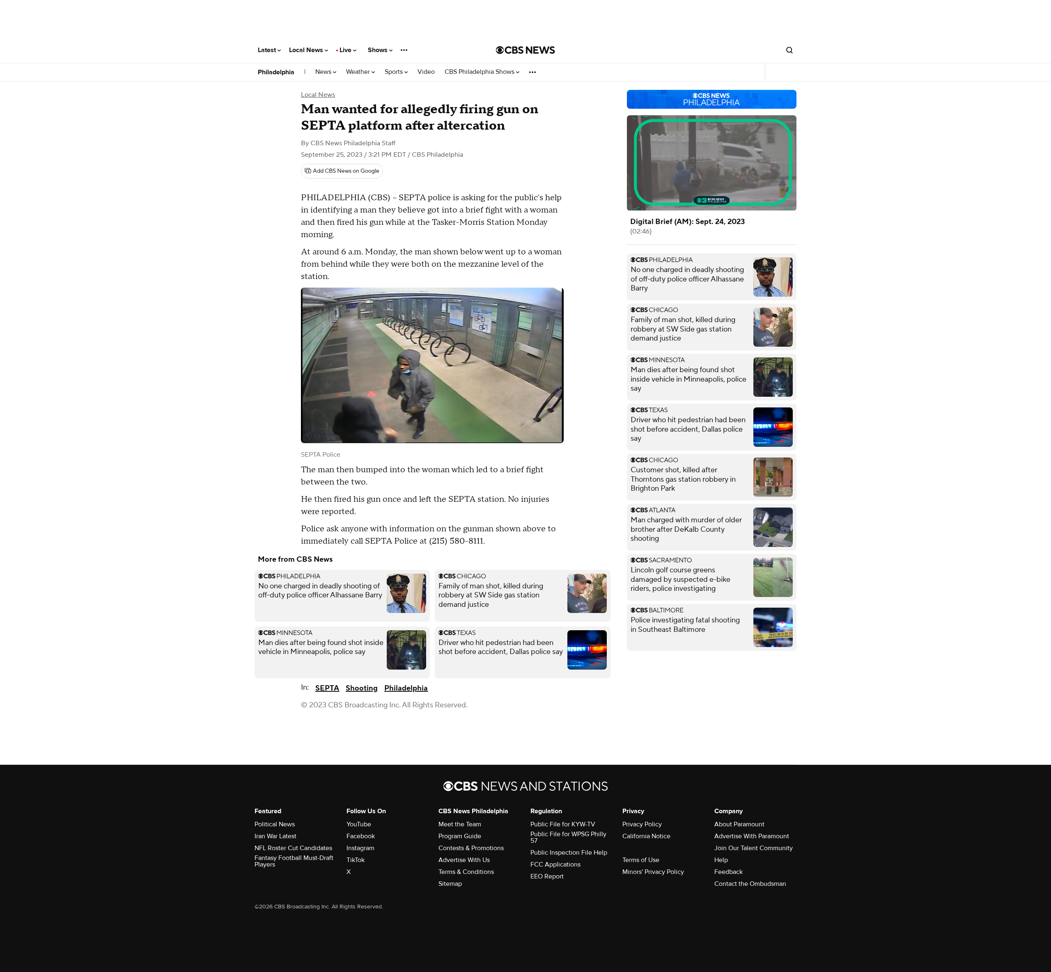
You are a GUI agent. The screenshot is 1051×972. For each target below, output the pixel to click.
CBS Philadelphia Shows (480, 72)
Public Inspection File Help (568, 852)
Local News (307, 50)
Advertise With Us (464, 860)
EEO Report (547, 876)
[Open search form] (789, 50)
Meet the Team (459, 824)
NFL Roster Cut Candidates (293, 848)
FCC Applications (555, 864)
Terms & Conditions (466, 872)
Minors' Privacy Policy (653, 872)
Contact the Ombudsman (750, 884)
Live (346, 50)
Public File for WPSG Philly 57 (568, 837)
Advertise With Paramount (751, 836)
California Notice (646, 836)
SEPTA (327, 688)
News (324, 72)
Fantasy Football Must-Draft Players (294, 861)
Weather (359, 72)
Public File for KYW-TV (562, 824)
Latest (268, 50)
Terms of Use (640, 860)
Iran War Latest (275, 836)
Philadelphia (276, 72)
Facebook (361, 836)
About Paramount (739, 824)
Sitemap (450, 884)
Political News (275, 824)
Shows (378, 50)
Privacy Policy (642, 824)
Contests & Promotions (471, 848)
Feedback (728, 872)
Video (426, 72)
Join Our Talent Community (753, 848)
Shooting (362, 688)
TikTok (356, 860)
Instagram (360, 848)
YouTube (359, 824)
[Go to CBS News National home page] (525, 50)
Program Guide (459, 836)
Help (721, 860)
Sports (394, 72)
